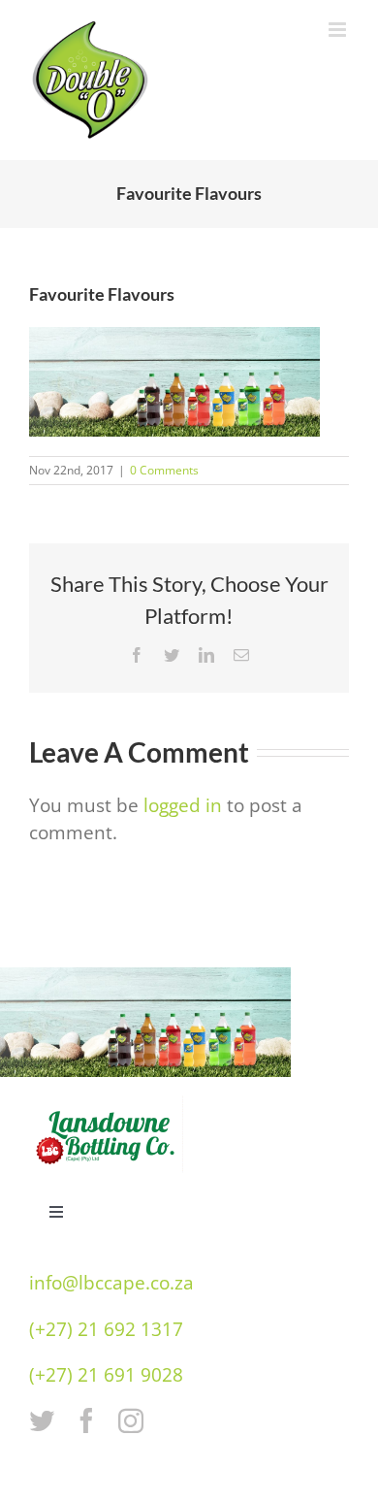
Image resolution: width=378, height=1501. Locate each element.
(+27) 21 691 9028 (106, 1374)
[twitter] (41, 1420)
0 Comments (164, 470)
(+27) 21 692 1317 (106, 1329)
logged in (182, 805)
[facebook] (86, 1420)
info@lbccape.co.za (111, 1282)
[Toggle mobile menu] (339, 29)
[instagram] (130, 1420)
